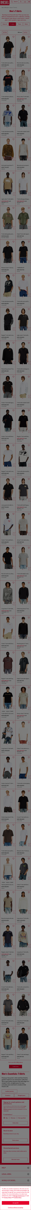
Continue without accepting (15, 1207)
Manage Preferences (19, 1195)
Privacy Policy (7, 1197)
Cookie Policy (17, 1197)
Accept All (15, 1203)
